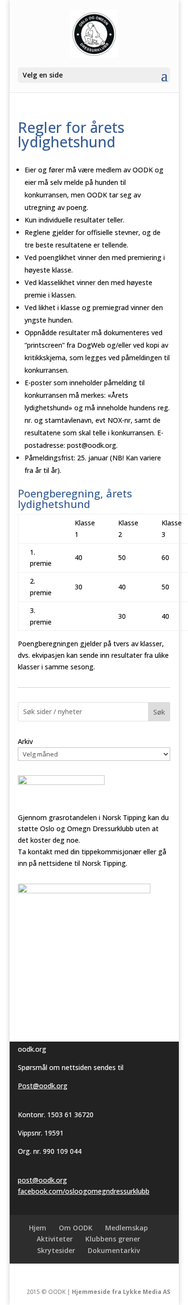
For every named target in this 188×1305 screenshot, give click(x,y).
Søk (159, 712)
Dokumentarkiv (114, 1250)
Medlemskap (126, 1227)
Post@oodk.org (42, 1085)
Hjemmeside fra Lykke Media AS (121, 1292)
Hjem (37, 1227)
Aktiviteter (55, 1238)
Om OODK (76, 1227)
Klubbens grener (112, 1238)
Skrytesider (56, 1250)
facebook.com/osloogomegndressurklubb (83, 1191)
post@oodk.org (42, 1180)
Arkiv (25, 741)
